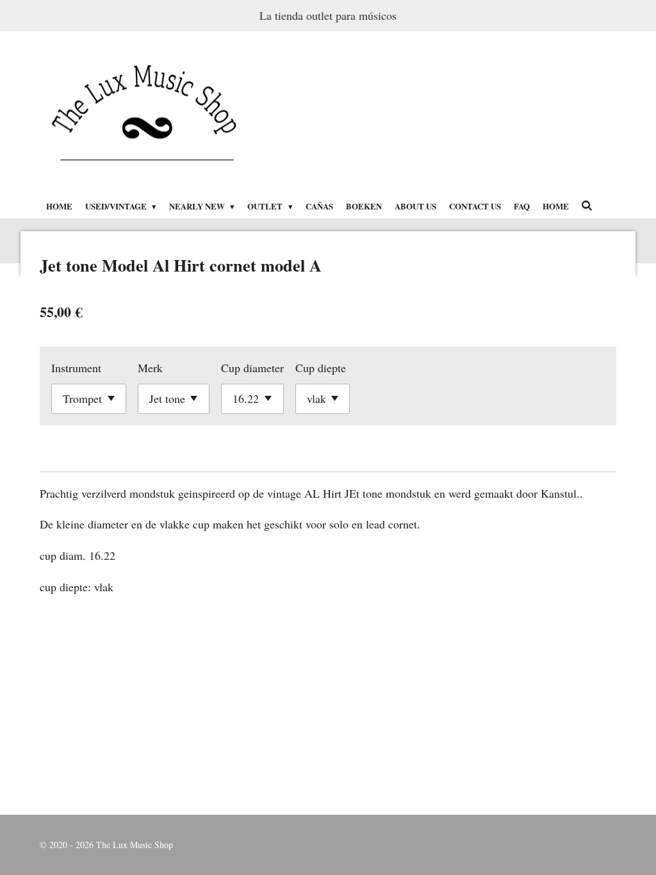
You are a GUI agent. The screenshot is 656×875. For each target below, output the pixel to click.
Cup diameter (252, 367)
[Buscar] (587, 205)
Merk (150, 367)
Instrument (76, 367)
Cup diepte (320, 367)
